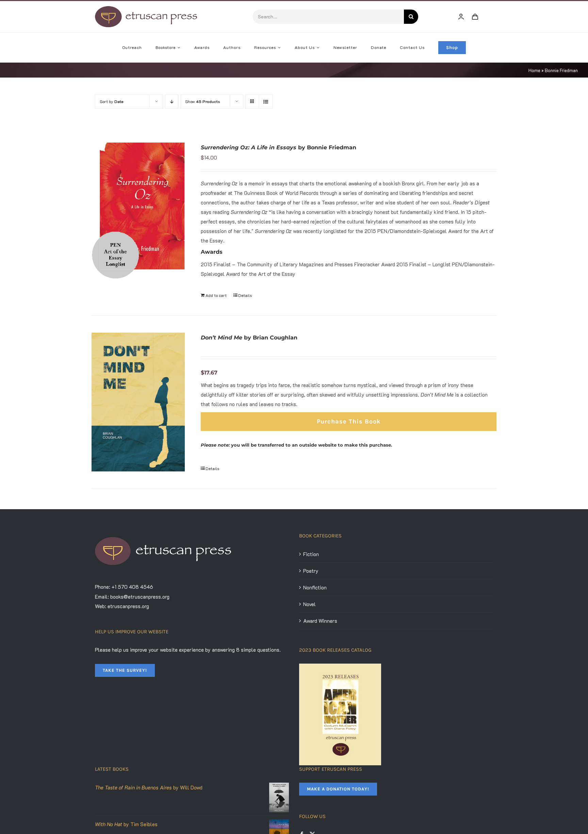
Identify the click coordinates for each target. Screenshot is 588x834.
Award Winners (320, 620)
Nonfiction (315, 587)
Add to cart (216, 295)
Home (534, 70)
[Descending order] (171, 102)
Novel (309, 604)
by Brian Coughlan (249, 337)
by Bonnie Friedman (278, 147)
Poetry (310, 570)
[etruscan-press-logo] (146, 8)
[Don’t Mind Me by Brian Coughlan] (138, 402)
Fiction (311, 554)
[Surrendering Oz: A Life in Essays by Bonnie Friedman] (138, 211)
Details (245, 295)
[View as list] (265, 101)
